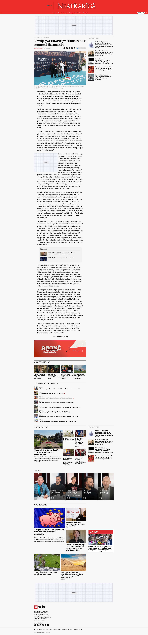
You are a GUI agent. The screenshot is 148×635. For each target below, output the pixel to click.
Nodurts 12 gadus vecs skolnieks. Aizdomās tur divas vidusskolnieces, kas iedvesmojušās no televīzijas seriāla (104, 45)
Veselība (79, 12)
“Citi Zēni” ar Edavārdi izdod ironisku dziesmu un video (53, 376)
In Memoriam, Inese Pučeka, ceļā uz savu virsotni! (68, 440)
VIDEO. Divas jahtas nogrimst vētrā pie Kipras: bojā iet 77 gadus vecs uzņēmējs (103, 77)
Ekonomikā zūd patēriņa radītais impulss (51, 393)
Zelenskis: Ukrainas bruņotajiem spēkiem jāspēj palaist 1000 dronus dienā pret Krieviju (104, 53)
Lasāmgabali (72, 12)
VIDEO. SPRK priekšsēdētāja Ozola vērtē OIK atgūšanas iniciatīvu (58, 416)
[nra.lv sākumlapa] (49, 5)
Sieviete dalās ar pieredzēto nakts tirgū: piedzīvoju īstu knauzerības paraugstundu (104, 68)
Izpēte (66, 12)
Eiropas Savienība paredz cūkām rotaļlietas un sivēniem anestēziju (49, 531)
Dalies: (54, 336)
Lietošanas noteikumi (57, 629)
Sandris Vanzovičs (38, 48)
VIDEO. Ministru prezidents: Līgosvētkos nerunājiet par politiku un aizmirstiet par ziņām (80, 442)
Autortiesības (64, 629)
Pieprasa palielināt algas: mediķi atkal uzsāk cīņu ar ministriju (57, 421)
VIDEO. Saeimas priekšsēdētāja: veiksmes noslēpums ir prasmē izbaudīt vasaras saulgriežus (68, 461)
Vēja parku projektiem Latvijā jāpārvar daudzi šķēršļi (54, 412)
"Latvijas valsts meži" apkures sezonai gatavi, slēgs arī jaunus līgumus (59, 407)
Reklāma (40, 629)
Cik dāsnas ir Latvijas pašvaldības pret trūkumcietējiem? (56, 398)
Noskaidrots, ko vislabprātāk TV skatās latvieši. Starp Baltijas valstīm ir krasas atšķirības (104, 61)
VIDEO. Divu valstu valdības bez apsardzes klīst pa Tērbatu (56, 402)
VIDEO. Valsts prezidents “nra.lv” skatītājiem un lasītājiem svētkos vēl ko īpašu (80, 460)
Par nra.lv (36, 629)
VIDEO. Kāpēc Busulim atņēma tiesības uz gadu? (61, 257)
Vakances (76, 629)
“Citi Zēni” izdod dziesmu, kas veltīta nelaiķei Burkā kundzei (67, 376)
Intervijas (54, 12)
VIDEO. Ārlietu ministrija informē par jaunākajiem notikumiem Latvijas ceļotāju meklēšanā (61, 253)
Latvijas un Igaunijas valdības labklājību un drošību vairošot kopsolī (59, 389)
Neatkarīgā (39, 37)
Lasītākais (93, 38)
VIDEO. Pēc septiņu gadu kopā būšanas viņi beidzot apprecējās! (39, 376)
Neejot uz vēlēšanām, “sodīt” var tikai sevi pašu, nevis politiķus (75, 524)
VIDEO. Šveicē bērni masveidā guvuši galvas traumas (45, 573)
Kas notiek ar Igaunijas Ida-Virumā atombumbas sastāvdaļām (47, 452)
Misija (44, 629)
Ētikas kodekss (71, 629)
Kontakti (80, 629)
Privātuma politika (49, 629)
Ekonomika (85, 12)
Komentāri (60, 12)
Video (37, 470)
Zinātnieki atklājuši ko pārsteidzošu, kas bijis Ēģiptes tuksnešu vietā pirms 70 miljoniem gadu (72, 575)
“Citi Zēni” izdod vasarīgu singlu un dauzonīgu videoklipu (79, 376)
